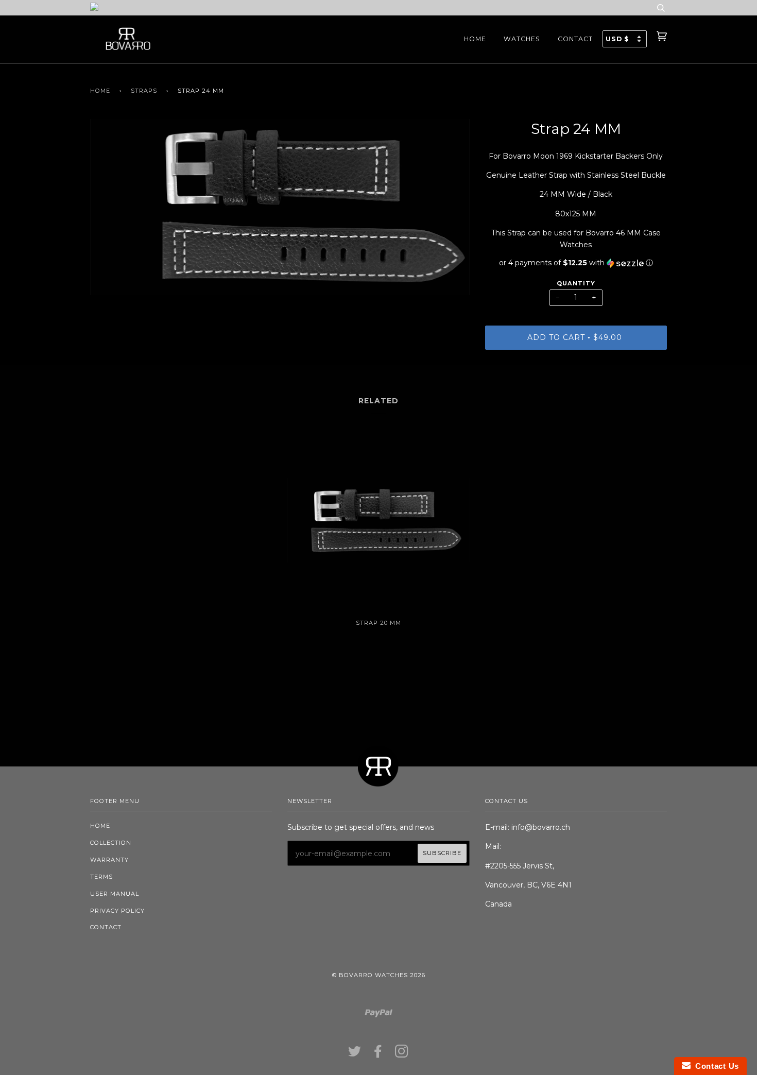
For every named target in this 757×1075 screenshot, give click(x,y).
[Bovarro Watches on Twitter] (355, 1054)
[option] (280, 207)
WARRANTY (109, 859)
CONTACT (575, 39)
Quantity (576, 283)
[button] (576, 263)
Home (100, 90)
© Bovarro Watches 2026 (378, 975)
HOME (475, 39)
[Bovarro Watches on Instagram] (402, 1054)
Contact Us (715, 1066)
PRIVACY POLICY (117, 910)
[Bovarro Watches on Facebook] (378, 1054)
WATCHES (522, 39)
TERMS (101, 876)
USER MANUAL (114, 893)
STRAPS (144, 90)
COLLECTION (110, 842)
